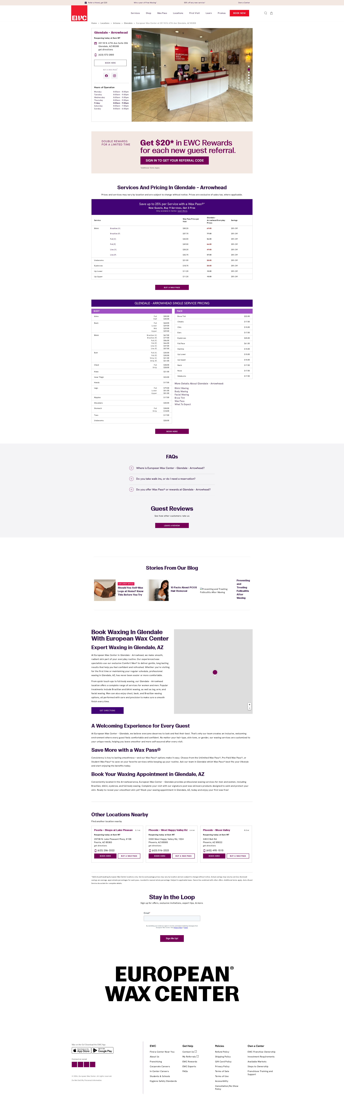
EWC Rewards (189, 1061)
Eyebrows (98, 266)
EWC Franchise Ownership (261, 1051)
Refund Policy (222, 1051)
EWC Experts (189, 1066)
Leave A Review (172, 525)
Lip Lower (98, 271)
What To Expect (183, 404)
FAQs (185, 1071)
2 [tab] (249, 69)
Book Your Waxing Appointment (129, 774)
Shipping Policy (223, 1056)
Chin (179, 327)
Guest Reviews (172, 509)
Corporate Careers (160, 1066)
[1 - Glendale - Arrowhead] (215, 673)
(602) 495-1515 (214, 850)
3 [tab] (249, 72)
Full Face (181, 343)
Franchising (156, 1061)
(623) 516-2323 (160, 850)
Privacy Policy (222, 1066)
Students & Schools (160, 1076)
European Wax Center (87, 1076)
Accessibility (221, 1081)
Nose (180, 371)
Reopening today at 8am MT (107, 38)
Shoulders (98, 403)
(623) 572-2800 (106, 54)
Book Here (110, 63)
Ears (179, 332)
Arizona (117, 23)
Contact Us (188, 1051)
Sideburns (182, 376)
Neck (180, 365)
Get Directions (107, 710)
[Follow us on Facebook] (106, 76)
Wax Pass (180, 401)
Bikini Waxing (182, 388)
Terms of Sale (222, 1071)
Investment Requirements (261, 1056)
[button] (265, 13)
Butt (96, 353)
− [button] (249, 708)
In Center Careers (159, 1071)
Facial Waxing (182, 394)
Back (96, 323)
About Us (154, 1056)
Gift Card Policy (223, 1061)
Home (94, 23)
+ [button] (249, 704)
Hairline (181, 349)
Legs (96, 388)
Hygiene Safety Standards (163, 1081)
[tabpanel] (192, 75)
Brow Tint (182, 316)
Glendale (128, 23)
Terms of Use (222, 1076)
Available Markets (257, 1061)
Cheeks (181, 322)
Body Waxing (181, 391)
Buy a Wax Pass (110, 69)
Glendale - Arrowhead (111, 32)
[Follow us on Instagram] (114, 76)
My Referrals (189, 1056)
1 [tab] (249, 66)
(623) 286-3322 (106, 850)
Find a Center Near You (162, 1051)
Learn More (182, 211)
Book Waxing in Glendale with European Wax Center (130, 636)
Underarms (99, 260)
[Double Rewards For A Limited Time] (172, 172)
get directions (105, 49)
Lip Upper (98, 276)
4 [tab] (249, 75)
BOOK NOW (239, 13)
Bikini (96, 228)
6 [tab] (249, 80)
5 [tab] (249, 78)
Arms (96, 316)
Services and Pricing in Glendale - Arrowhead (172, 188)
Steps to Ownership (258, 1066)
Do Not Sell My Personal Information (87, 1080)
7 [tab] (249, 83)
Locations (105, 23)
